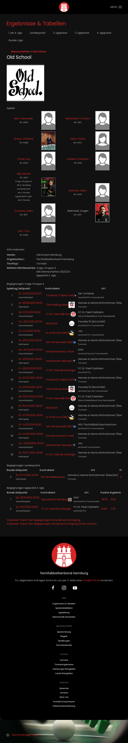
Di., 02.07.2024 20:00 (31, 452)
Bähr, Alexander (23, 118)
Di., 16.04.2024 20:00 (30, 406)
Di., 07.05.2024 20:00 (31, 415)
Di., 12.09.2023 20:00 (30, 293)
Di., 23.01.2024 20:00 (30, 359)
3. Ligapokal (82, 33)
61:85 (104, 509)
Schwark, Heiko (24, 211)
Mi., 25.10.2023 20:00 (27, 497)
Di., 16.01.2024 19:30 (27, 507)
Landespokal (37, 33)
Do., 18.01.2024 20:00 (30, 349)
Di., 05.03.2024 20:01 (30, 387)
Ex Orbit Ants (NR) (57, 333)
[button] (116, 7)
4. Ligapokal (104, 33)
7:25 (113, 509)
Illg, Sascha (23, 173)
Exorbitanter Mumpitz (59, 361)
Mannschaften (20, 51)
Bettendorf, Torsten (78, 118)
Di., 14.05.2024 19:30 (30, 424)
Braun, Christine (23, 139)
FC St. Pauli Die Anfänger (61, 370)
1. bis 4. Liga (15, 33)
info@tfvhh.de (91, 580)
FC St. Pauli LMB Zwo (58, 314)
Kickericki (51, 323)
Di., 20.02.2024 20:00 (31, 378)
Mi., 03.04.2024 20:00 (31, 396)
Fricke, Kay (23, 159)
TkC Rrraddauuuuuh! (52, 477)
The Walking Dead (57, 305)
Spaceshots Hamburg (54, 499)
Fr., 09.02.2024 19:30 (30, 368)
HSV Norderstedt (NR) (59, 342)
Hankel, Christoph (78, 159)
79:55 (104, 499)
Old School (39, 51)
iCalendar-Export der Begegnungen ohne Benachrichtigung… (44, 520)
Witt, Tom (24, 231)
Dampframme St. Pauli (60, 351)
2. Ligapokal (60, 33)
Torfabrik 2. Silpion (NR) (60, 295)
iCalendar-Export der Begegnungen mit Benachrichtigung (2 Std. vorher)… (52, 524)
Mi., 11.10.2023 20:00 (30, 312)
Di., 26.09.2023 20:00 (30, 303)
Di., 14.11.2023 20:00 (29, 331)
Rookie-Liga (16, 40)
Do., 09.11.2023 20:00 (30, 321)
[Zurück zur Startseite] (64, 7)
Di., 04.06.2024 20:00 (31, 434)
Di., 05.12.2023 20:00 (30, 340)
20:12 (113, 499)
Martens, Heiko (78, 190)
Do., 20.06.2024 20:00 (31, 443)
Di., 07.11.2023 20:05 (27, 475)
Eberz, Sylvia (77, 139)
